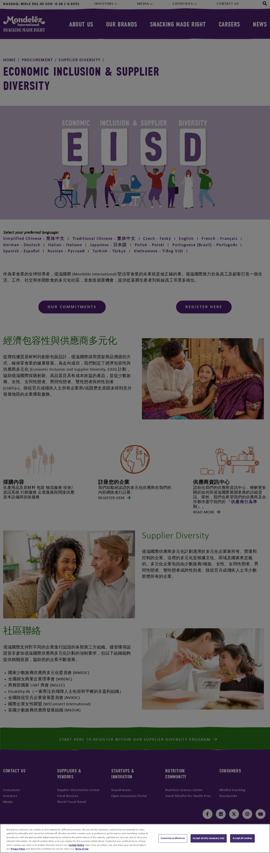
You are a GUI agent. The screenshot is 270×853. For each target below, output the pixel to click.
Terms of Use (81, 849)
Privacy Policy (18, 849)
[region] (135, 838)
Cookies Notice (76, 845)
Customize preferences (173, 838)
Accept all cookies (242, 838)
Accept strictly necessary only (209, 838)
